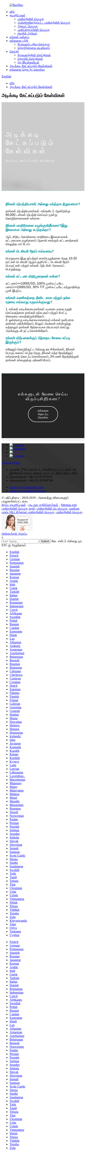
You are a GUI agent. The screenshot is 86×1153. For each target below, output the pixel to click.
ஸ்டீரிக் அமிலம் (27, 33)
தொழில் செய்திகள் (30, 58)
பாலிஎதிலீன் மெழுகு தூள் (18, 508)
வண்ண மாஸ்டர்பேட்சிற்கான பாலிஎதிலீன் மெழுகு (41, 510)
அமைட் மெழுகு (28, 26)
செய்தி (14, 51)
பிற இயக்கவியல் (28, 62)
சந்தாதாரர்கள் (11, 462)
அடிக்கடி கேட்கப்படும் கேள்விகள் (31, 66)
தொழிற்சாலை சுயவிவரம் (34, 48)
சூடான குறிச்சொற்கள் (43, 505)
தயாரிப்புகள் (17, 15)
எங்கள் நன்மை (19, 37)
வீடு (12, 11)
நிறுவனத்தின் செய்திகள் (34, 55)
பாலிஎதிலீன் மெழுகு (31, 19)
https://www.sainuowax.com (28, 491)
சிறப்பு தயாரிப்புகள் (14, 505)
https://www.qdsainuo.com (26, 487)
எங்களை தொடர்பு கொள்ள (27, 69)
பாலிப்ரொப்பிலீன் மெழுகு (34, 30)
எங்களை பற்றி (19, 40)
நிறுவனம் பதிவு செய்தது (34, 44)
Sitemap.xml (69, 505)
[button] (43, 414)
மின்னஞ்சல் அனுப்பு (14, 533)
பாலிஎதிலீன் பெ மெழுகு (52, 508)
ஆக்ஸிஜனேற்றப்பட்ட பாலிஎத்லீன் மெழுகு (44, 22)
